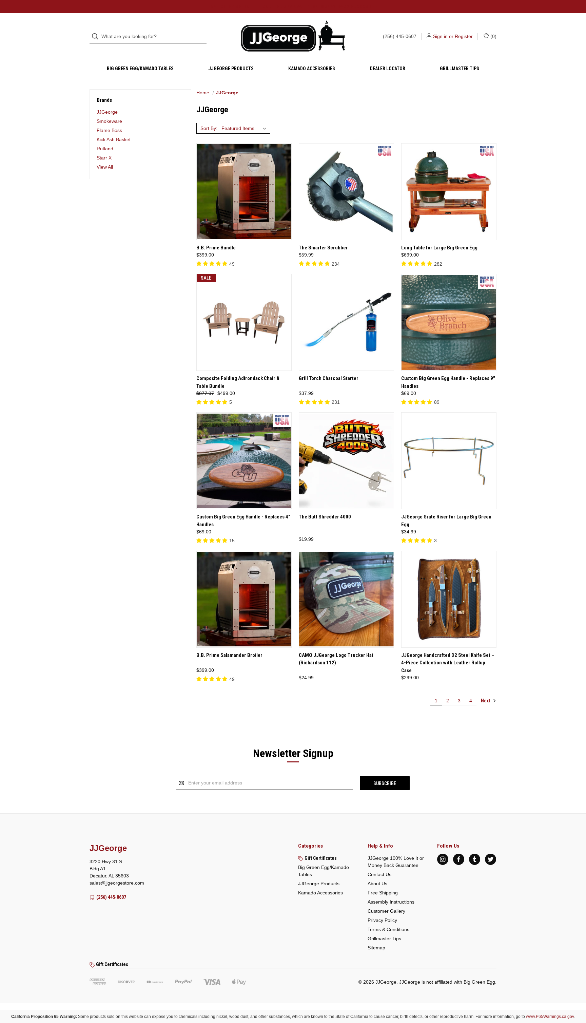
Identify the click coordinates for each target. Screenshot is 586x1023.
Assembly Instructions (391, 902)
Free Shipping (383, 892)
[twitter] (490, 859)
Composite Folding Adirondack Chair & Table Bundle (237, 382)
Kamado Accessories (311, 68)
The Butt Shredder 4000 (325, 517)
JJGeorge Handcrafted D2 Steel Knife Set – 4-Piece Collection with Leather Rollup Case (447, 663)
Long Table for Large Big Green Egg (439, 248)
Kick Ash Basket (114, 139)
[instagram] (443, 859)
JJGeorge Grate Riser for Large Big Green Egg (446, 521)
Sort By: (208, 128)
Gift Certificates (320, 858)
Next (486, 700)
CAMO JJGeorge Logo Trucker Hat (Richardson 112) (336, 659)
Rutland (105, 148)
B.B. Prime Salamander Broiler (229, 655)
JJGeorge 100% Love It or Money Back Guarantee (396, 861)
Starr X (104, 157)
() (492, 36)
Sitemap (376, 947)
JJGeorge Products (231, 68)
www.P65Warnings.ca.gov (550, 1016)
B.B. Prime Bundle (216, 248)
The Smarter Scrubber (323, 248)
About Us (377, 883)
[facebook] (459, 859)
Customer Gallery (386, 911)
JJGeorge (107, 112)
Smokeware (109, 121)
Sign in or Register (453, 36)
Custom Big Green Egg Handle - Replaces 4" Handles (243, 521)
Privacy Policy (382, 920)
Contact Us (379, 874)
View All (105, 167)
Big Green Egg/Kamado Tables (140, 68)
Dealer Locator (387, 68)
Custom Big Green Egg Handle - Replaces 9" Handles (448, 382)
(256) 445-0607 (399, 36)
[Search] (97, 36)
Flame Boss (109, 130)
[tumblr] (474, 859)
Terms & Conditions (388, 929)
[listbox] (245, 128)
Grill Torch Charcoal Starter (328, 378)
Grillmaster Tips (459, 68)
